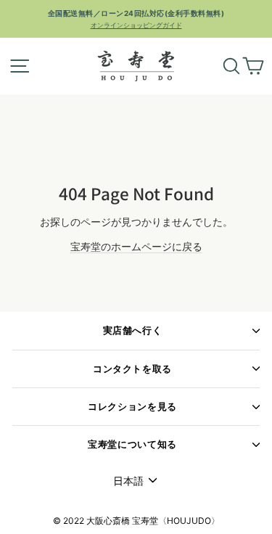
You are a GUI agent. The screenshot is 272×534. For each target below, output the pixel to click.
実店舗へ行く (132, 330)
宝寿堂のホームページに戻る (136, 246)
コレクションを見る (132, 406)
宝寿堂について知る (132, 444)
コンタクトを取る (132, 368)
